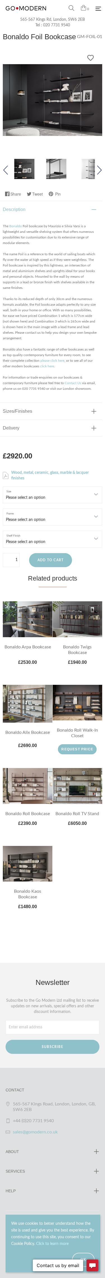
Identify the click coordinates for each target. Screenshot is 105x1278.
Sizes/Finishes (17, 411)
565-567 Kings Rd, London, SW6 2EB (52, 20)
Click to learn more (52, 1244)
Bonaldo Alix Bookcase (27, 732)
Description (14, 209)
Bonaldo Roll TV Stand (77, 813)
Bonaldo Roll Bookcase (27, 813)
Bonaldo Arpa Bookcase (27, 647)
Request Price (77, 749)
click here (47, 366)
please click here (52, 360)
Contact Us (73, 383)
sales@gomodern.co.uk (35, 1132)
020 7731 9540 (56, 25)
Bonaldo (15, 226)
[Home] (26, 14)
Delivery (11, 428)
